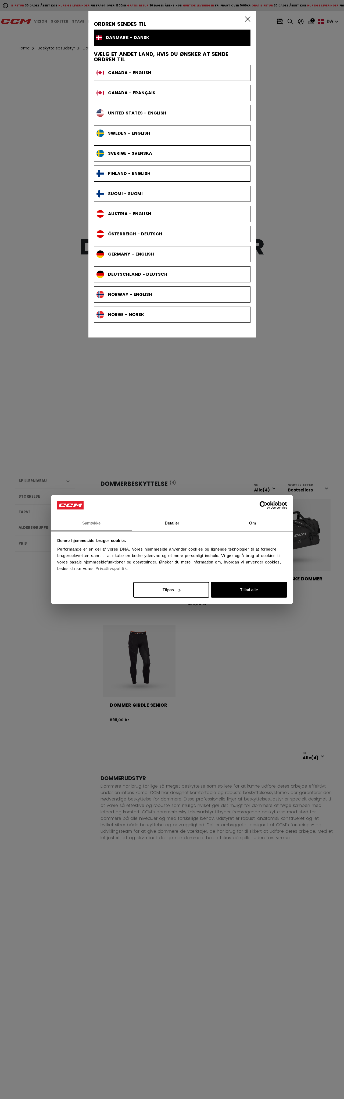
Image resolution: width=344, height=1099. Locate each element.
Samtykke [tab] (91, 523)
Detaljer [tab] (172, 523)
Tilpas (168, 589)
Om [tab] (252, 523)
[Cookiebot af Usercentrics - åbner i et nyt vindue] (263, 505)
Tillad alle (249, 589)
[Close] (246, 19)
